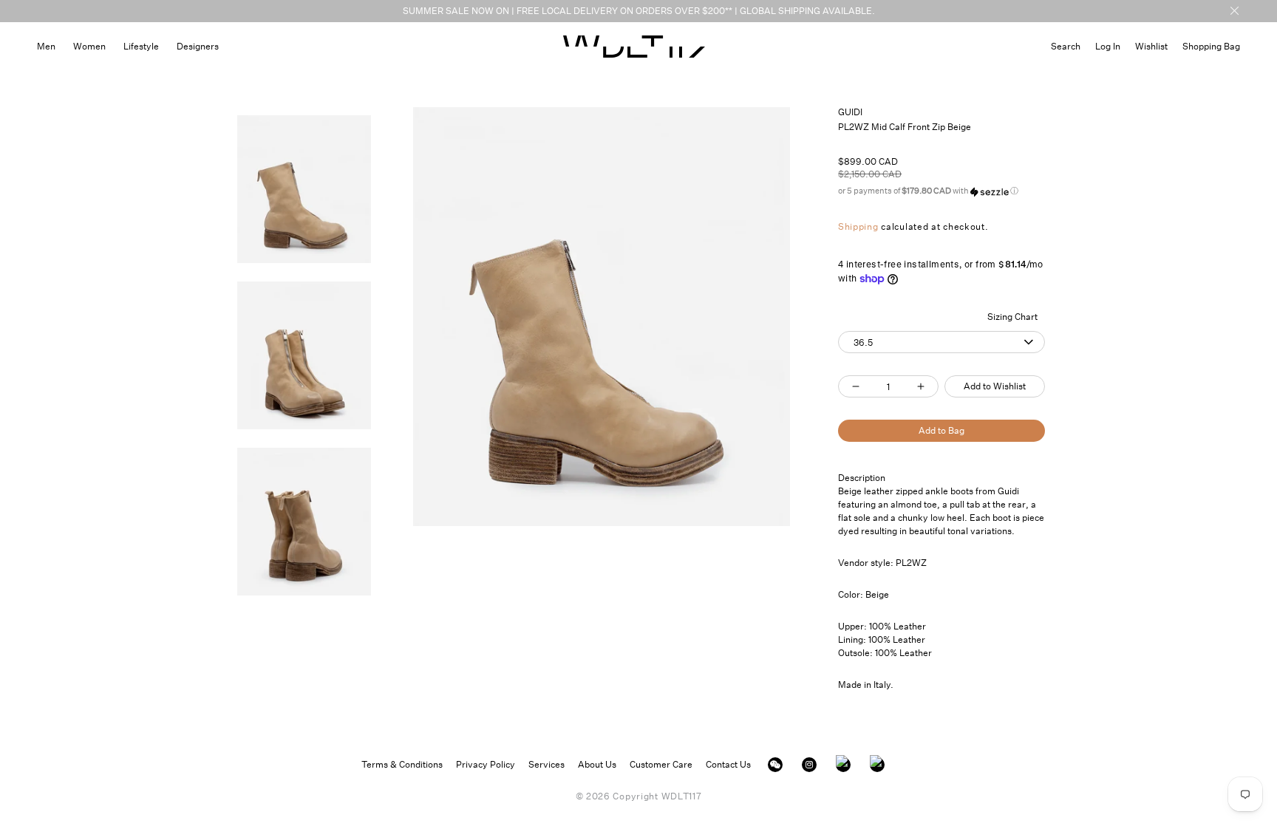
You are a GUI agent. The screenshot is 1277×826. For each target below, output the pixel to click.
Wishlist (1151, 46)
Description (861, 477)
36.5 (863, 342)
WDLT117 (681, 796)
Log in (1107, 46)
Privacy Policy (485, 764)
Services (546, 764)
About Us (597, 764)
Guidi (850, 111)
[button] (1065, 46)
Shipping (858, 226)
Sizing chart (1012, 316)
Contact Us (728, 764)
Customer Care (661, 764)
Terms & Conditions (402, 764)
